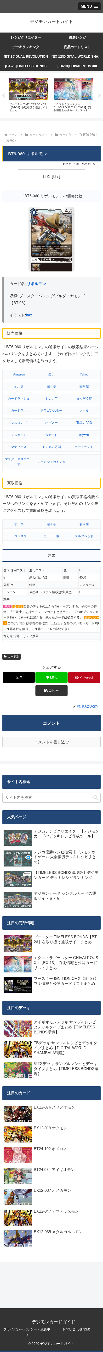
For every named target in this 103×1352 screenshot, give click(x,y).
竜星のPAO (84, 423)
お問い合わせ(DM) (76, 1329)
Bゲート (51, 435)
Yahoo (84, 374)
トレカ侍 (51, 398)
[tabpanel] (29, 95)
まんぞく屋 (84, 398)
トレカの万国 (51, 447)
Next (99, 96)
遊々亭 (51, 386)
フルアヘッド (84, 536)
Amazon (19, 374)
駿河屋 (84, 386)
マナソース (19, 447)
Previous (3, 96)
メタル (84, 410)
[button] (51, 690)
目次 (47, 177)
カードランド (84, 447)
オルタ (18, 386)
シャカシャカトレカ (51, 462)
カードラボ (19, 410)
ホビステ (51, 423)
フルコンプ (19, 423)
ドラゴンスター (51, 410)
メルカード (19, 435)
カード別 (13, 656)
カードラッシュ (19, 398)
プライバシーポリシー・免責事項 (26, 1332)
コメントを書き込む (51, 742)
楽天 (51, 374)
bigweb (84, 435)
